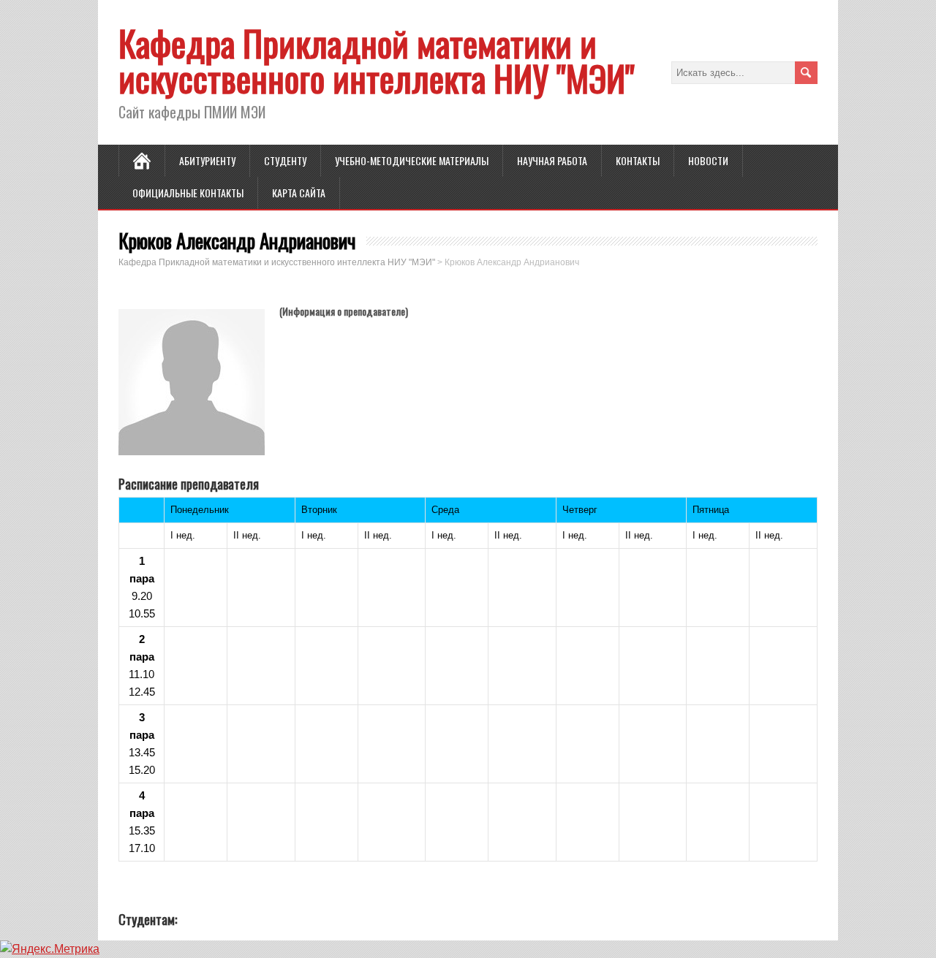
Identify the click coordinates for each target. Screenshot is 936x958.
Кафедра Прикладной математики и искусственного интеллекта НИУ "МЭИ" (376, 60)
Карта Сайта (298, 192)
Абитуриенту (207, 160)
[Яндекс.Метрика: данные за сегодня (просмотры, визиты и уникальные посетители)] (49, 949)
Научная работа (552, 160)
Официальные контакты (188, 192)
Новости (708, 160)
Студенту (285, 160)
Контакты (638, 160)
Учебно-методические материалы (411, 160)
